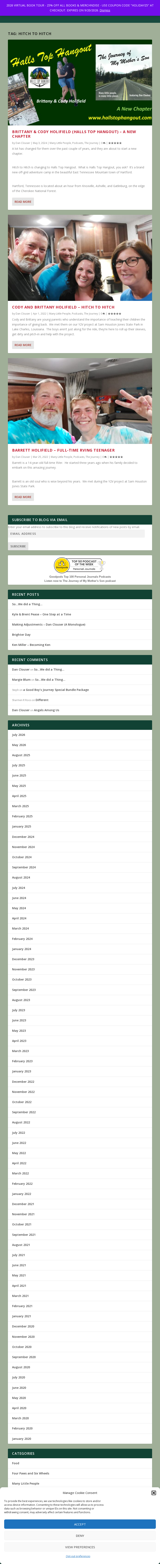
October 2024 (21, 857)
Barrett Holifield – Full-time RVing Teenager (63, 450)
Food (15, 1463)
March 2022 (20, 1173)
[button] (154, 1493)
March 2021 (20, 1296)
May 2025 (19, 786)
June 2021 (19, 1265)
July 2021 (18, 1255)
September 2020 (24, 1357)
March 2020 (20, 1418)
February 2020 (22, 1428)
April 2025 (19, 796)
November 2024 (23, 847)
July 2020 (18, 1377)
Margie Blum (21, 680)
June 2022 (19, 1143)
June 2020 (19, 1388)
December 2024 (23, 837)
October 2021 (21, 1224)
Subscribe (18, 546)
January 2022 (21, 1194)
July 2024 (18, 888)
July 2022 (18, 1133)
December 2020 (23, 1326)
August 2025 (21, 755)
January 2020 (21, 1439)
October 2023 (21, 979)
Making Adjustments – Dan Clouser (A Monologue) (48, 624)
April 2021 (19, 1286)
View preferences (80, 1547)
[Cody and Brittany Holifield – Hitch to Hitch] (80, 258)
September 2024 (24, 867)
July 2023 (18, 1010)
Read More (23, 202)
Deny (80, 1536)
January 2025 (21, 826)
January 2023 (21, 1071)
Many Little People (60, 143)
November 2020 (23, 1337)
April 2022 (19, 1163)
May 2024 (19, 908)
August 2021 (21, 1245)
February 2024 (22, 939)
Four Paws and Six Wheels (30, 1473)
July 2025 (18, 765)
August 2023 (21, 1000)
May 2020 (19, 1398)
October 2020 (21, 1347)
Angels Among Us (46, 710)
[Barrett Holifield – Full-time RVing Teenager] (80, 401)
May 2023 (19, 1031)
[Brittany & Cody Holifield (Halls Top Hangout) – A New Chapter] (80, 82)
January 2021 (21, 1316)
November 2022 (23, 1092)
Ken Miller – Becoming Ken (31, 645)
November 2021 (23, 1214)
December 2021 (23, 1204)
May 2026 (19, 745)
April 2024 (19, 918)
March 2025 (20, 806)
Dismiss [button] (105, 10)
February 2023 (22, 1061)
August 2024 (21, 877)
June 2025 (19, 775)
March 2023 (20, 1051)
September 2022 (24, 1112)
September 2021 (24, 1235)
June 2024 (19, 898)
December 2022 (23, 1082)
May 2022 (19, 1153)
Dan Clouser (23, 143)
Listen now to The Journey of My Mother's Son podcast (80, 580)
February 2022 (22, 1184)
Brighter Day (21, 635)
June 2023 (19, 1020)
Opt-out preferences (78, 1556)
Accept (80, 1524)
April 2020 (19, 1408)
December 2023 (23, 959)
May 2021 (19, 1275)
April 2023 (19, 1041)
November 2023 (23, 969)
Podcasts (77, 143)
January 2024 (21, 949)
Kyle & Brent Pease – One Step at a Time (41, 614)
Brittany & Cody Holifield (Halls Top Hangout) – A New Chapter (74, 134)
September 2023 (24, 990)
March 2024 (20, 928)
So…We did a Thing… (27, 604)
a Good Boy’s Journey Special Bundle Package (56, 690)
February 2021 (22, 1306)
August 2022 (21, 1122)
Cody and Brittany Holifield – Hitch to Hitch (63, 307)
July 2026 (18, 735)
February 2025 (22, 816)
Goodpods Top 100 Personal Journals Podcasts (80, 576)
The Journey (91, 143)
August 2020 (21, 1367)
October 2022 (21, 1102)
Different (42, 700)
